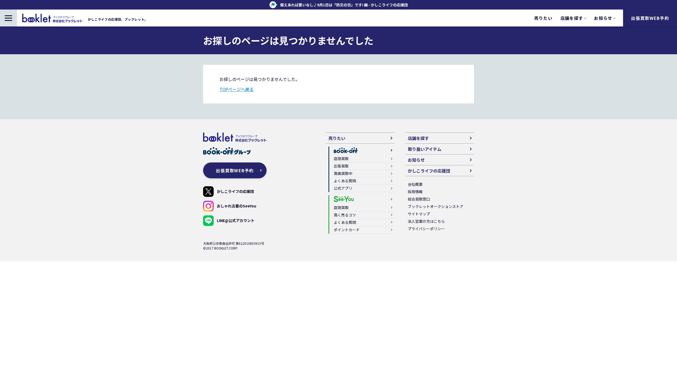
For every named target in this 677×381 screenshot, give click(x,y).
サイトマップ (419, 213)
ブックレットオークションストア (435, 206)
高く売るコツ (345, 214)
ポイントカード (347, 229)
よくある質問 (345, 180)
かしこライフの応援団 (235, 191)
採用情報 (415, 191)
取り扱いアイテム (424, 149)
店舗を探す (418, 138)
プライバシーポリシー (426, 228)
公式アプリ (343, 188)
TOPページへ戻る (236, 89)
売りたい (543, 18)
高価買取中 (343, 173)
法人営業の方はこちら (426, 221)
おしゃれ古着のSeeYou (236, 205)
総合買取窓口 (419, 199)
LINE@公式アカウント (235, 220)
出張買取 (341, 166)
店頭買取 (341, 158)
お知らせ (416, 160)
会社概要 (415, 184)
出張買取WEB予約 (650, 18)
